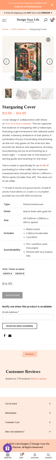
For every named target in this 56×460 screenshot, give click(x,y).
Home (5, 29)
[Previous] (6, 62)
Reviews (29, 354)
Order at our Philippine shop (28, 6)
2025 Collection (18, 29)
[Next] (50, 62)
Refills (43, 165)
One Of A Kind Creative (18, 123)
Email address (10, 312)
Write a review (38, 378)
